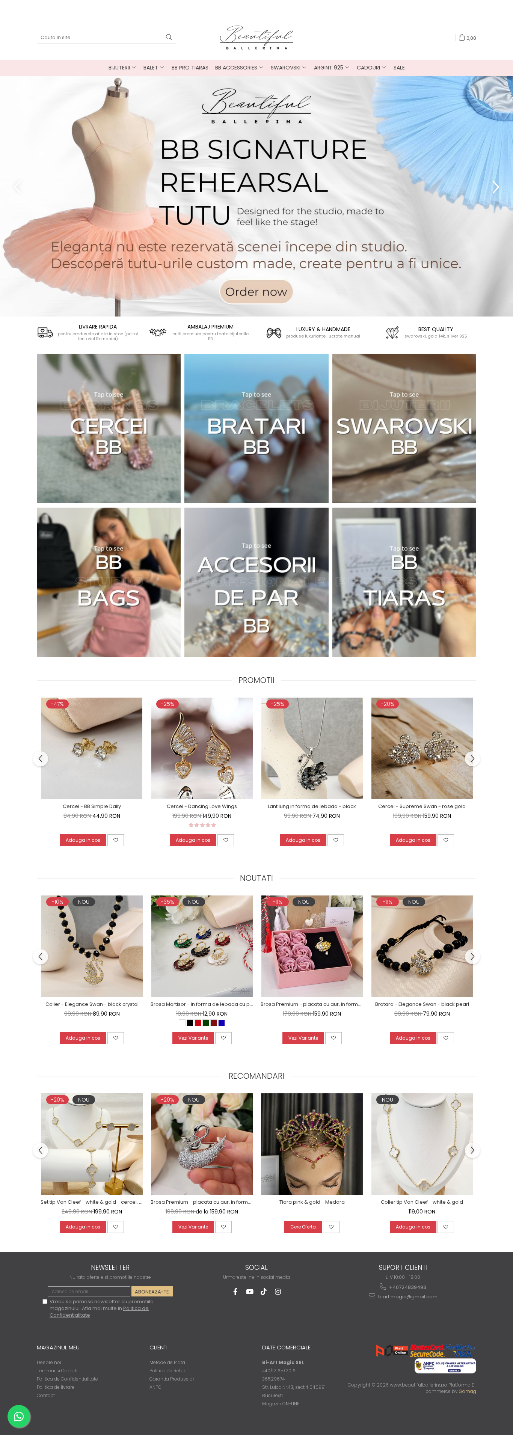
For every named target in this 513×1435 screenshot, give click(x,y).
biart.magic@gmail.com (407, 1296)
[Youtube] (249, 1291)
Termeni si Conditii (57, 1370)
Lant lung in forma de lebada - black (312, 806)
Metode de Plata (167, 1362)
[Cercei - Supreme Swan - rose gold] (422, 748)
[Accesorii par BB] (256, 582)
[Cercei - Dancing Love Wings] (202, 748)
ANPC (155, 1387)
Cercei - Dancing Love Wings (202, 806)
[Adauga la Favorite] (115, 840)
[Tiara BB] (404, 582)
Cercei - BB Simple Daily (92, 806)
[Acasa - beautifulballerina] (256, 37)
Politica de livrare (55, 1387)
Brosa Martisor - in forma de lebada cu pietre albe (202, 1004)
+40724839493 (407, 1287)
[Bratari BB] (256, 428)
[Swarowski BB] (404, 428)
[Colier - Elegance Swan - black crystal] (92, 946)
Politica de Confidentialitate (67, 1379)
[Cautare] (169, 38)
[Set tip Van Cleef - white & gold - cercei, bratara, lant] (92, 1144)
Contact (46, 1395)
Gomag (467, 1391)
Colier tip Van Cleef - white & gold (422, 1202)
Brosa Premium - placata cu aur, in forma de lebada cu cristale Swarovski (202, 1202)
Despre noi (49, 1362)
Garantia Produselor (171, 1379)
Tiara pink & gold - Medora (312, 1202)
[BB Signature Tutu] (256, 196)
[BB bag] (109, 582)
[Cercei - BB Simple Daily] (92, 748)
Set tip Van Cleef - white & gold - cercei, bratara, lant (92, 1202)
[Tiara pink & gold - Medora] (312, 1144)
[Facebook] (235, 1291)
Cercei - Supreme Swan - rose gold (422, 806)
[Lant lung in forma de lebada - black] (312, 748)
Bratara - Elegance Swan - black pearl (422, 1004)
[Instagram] (278, 1291)
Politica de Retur (167, 1370)
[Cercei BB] (109, 428)
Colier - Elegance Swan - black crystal (92, 1004)
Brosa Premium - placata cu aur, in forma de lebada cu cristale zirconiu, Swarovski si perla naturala (312, 1004)
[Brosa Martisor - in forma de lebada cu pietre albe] (202, 946)
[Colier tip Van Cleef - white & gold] (422, 1144)
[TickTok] (263, 1291)
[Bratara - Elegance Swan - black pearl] (422, 946)
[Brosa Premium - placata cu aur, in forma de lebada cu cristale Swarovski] (202, 1144)
